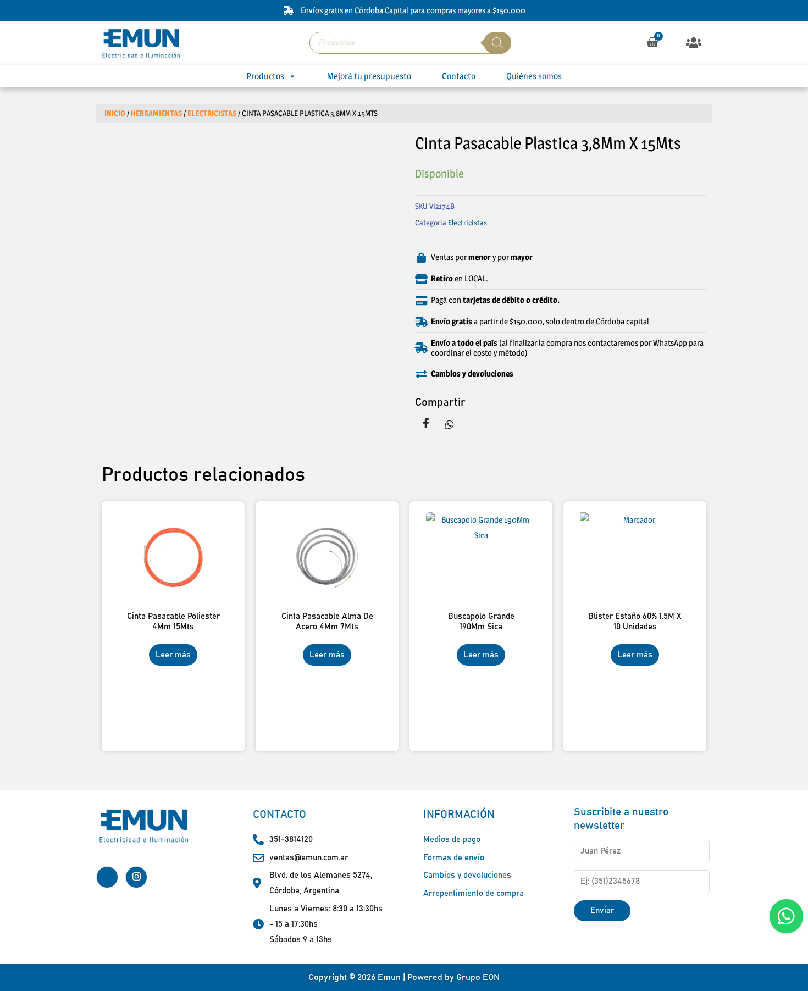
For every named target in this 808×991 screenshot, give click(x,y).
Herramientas (156, 113)
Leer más (173, 655)
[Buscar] (497, 43)
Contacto (458, 76)
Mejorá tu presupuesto (369, 76)
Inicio (114, 113)
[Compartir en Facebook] (426, 424)
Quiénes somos (534, 76)
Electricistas (211, 113)
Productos (265, 76)
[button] (694, 43)
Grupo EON (478, 977)
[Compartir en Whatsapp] (449, 424)
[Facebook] (107, 877)
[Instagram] (136, 877)
